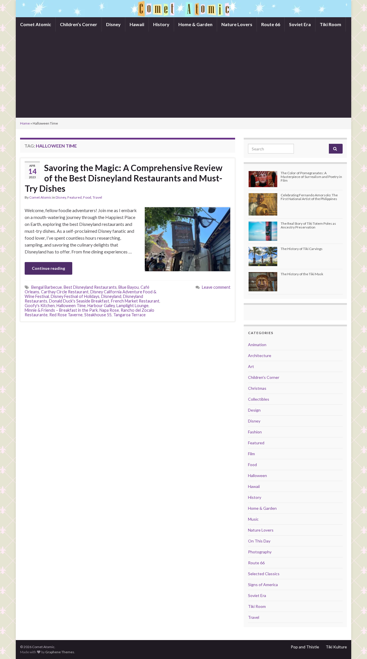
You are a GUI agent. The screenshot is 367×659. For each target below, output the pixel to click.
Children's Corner (263, 377)
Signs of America (263, 584)
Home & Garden (195, 24)
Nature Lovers (236, 24)
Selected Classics (264, 573)
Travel (97, 197)
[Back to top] (354, 646)
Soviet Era (300, 24)
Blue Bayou (128, 287)
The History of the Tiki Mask (302, 274)
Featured (74, 197)
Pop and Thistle (305, 646)
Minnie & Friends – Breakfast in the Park (61, 310)
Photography (260, 551)
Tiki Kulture (336, 646)
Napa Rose (109, 310)
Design (254, 410)
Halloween (257, 475)
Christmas (257, 388)
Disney (113, 24)
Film (251, 453)
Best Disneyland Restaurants (90, 287)
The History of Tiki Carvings (302, 249)
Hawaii (137, 24)
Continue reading (48, 268)
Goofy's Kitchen (40, 305)
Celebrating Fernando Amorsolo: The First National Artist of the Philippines (309, 197)
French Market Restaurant (135, 301)
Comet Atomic (35, 24)
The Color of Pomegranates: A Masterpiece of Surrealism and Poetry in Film (311, 177)
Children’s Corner (78, 24)
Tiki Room (330, 24)
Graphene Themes (59, 652)
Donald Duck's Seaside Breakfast (79, 301)
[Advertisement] (183, 74)
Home (25, 123)
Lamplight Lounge (132, 305)
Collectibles (258, 399)
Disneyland (111, 296)
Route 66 (270, 24)
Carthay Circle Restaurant (65, 291)
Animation (257, 344)
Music (253, 519)
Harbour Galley (101, 305)
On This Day (259, 540)
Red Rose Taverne (66, 314)
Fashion (255, 431)
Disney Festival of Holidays (75, 296)
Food (87, 197)
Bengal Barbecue (46, 287)
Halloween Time (71, 305)
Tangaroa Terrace (129, 314)
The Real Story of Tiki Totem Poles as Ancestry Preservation (308, 225)
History (161, 24)
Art (251, 366)
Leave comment (216, 287)
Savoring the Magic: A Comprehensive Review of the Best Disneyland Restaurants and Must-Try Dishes (123, 177)
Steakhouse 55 (98, 314)
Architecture (259, 355)
